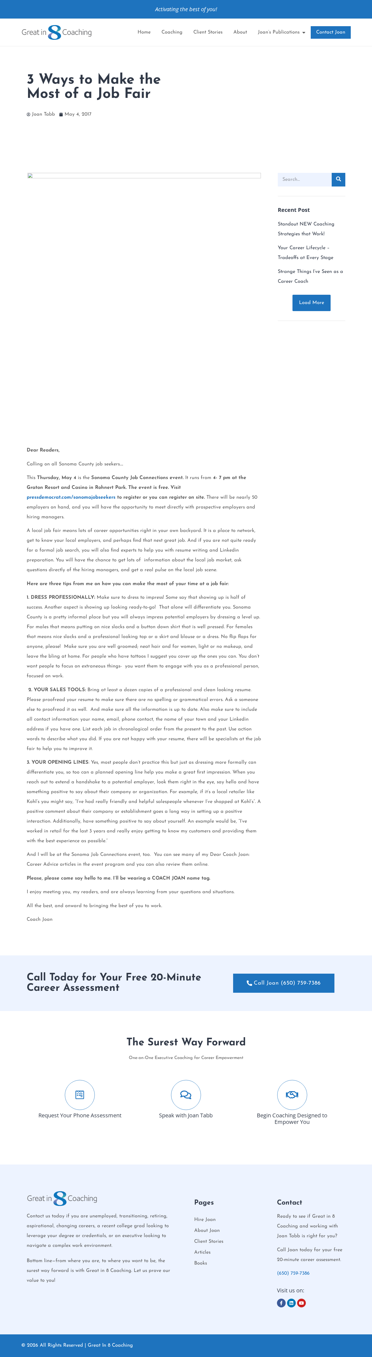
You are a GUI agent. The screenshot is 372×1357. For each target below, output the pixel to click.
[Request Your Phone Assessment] (80, 1095)
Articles (202, 1252)
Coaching (171, 32)
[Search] (338, 179)
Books (200, 1263)
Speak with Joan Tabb (186, 1115)
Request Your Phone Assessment (79, 1115)
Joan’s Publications (279, 32)
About (240, 32)
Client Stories (207, 32)
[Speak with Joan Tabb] (186, 1095)
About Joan (207, 1230)
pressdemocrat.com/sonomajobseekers (71, 497)
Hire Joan (205, 1219)
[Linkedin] (291, 1303)
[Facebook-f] (281, 1303)
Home (144, 32)
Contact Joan (330, 32)
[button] (311, 303)
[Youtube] (301, 1303)
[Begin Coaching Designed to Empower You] (292, 1095)
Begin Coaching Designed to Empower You (292, 1119)
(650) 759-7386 (293, 1273)
